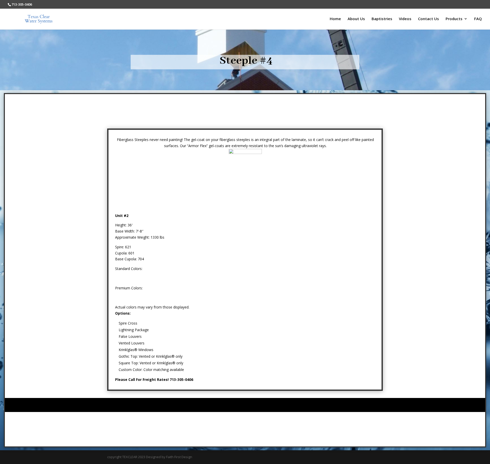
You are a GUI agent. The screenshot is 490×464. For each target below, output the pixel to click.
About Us (356, 19)
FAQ (478, 19)
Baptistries (382, 19)
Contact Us (428, 19)
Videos (405, 19)
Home (335, 19)
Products (454, 19)
